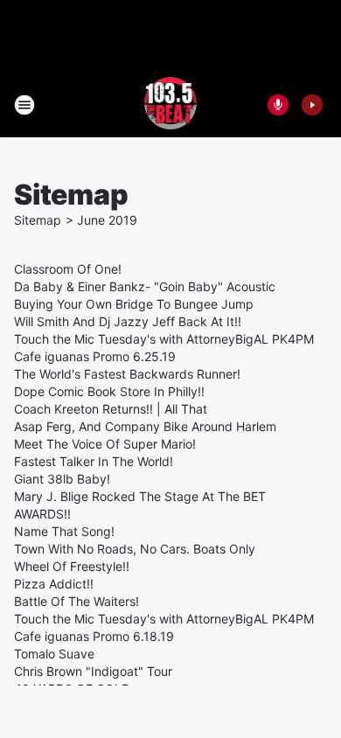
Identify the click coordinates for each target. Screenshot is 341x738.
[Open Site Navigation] (24, 104)
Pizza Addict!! (54, 583)
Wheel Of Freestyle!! (71, 566)
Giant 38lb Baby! (62, 478)
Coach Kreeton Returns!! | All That (110, 408)
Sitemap (37, 219)
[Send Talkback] (278, 104)
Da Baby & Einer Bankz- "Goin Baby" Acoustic (144, 286)
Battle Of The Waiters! (76, 601)
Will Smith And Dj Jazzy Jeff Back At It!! (127, 321)
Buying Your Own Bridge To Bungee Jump (134, 303)
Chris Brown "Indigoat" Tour (93, 671)
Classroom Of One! (68, 268)
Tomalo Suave (54, 653)
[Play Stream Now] (312, 104)
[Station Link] (171, 105)
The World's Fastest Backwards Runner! (127, 373)
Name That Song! (64, 531)
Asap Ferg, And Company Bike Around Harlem (145, 426)
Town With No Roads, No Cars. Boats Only (134, 548)
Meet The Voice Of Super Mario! (105, 443)
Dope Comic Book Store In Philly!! (109, 391)
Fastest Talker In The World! (93, 461)
